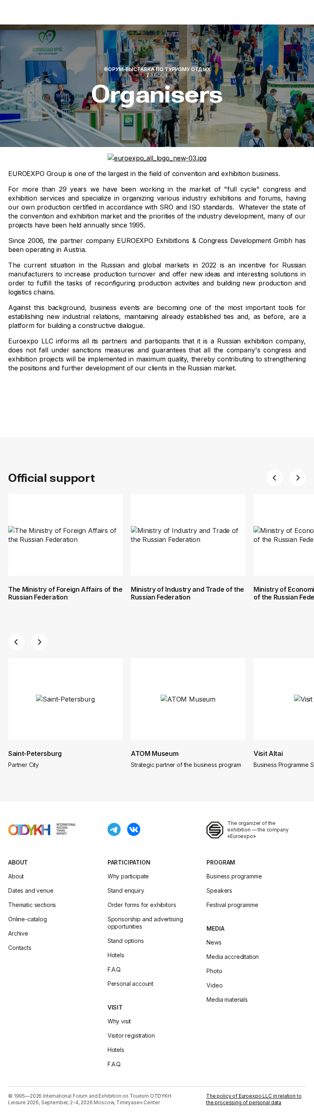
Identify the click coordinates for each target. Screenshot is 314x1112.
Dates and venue (31, 890)
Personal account (130, 983)
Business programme (234, 876)
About (18, 862)
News (213, 942)
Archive (18, 933)
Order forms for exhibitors (142, 904)
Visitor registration (131, 1035)
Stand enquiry (126, 890)
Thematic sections (32, 904)
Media (215, 928)
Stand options (126, 940)
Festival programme (232, 904)
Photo (214, 970)
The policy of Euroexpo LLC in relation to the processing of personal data (253, 1099)
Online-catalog (27, 919)
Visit (115, 1007)
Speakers (219, 890)
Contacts (19, 947)
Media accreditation (232, 956)
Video (214, 985)
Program (220, 862)
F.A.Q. (114, 969)
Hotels (116, 955)
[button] (275, 478)
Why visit (119, 1021)
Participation (129, 862)
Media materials (227, 999)
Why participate (128, 876)
